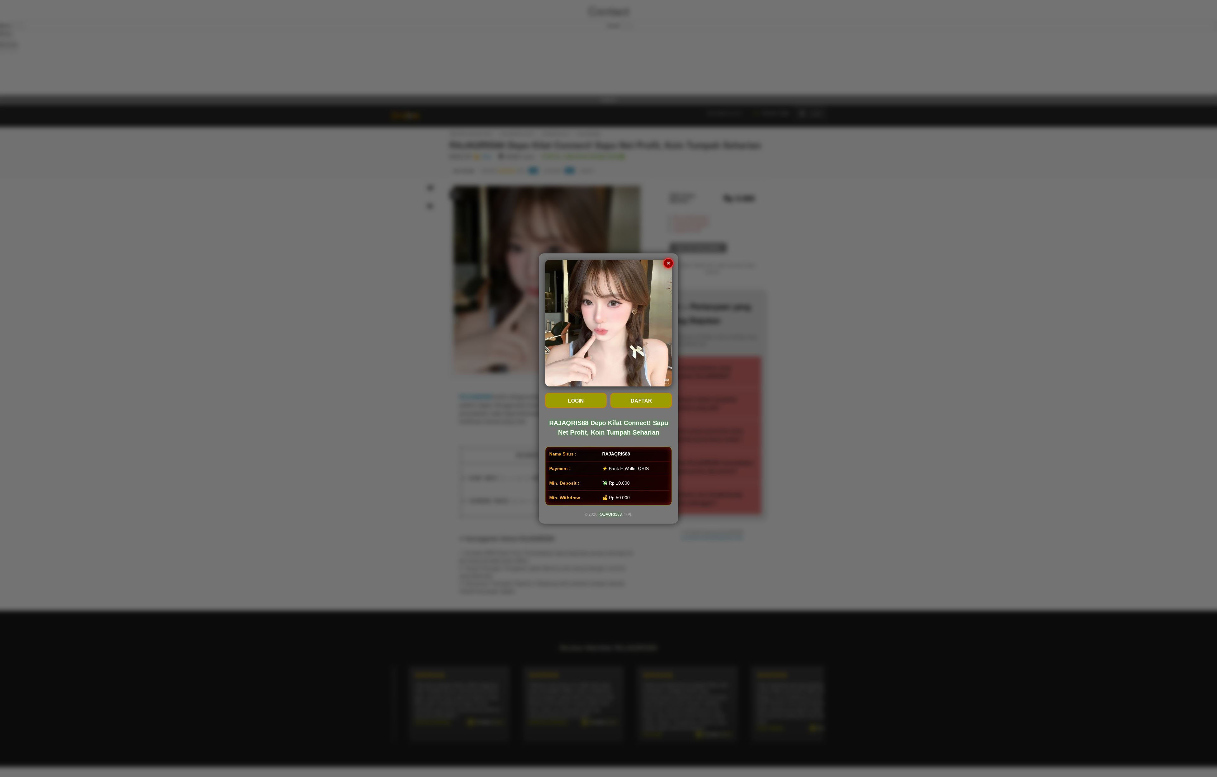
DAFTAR (641, 401)
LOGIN (576, 401)
